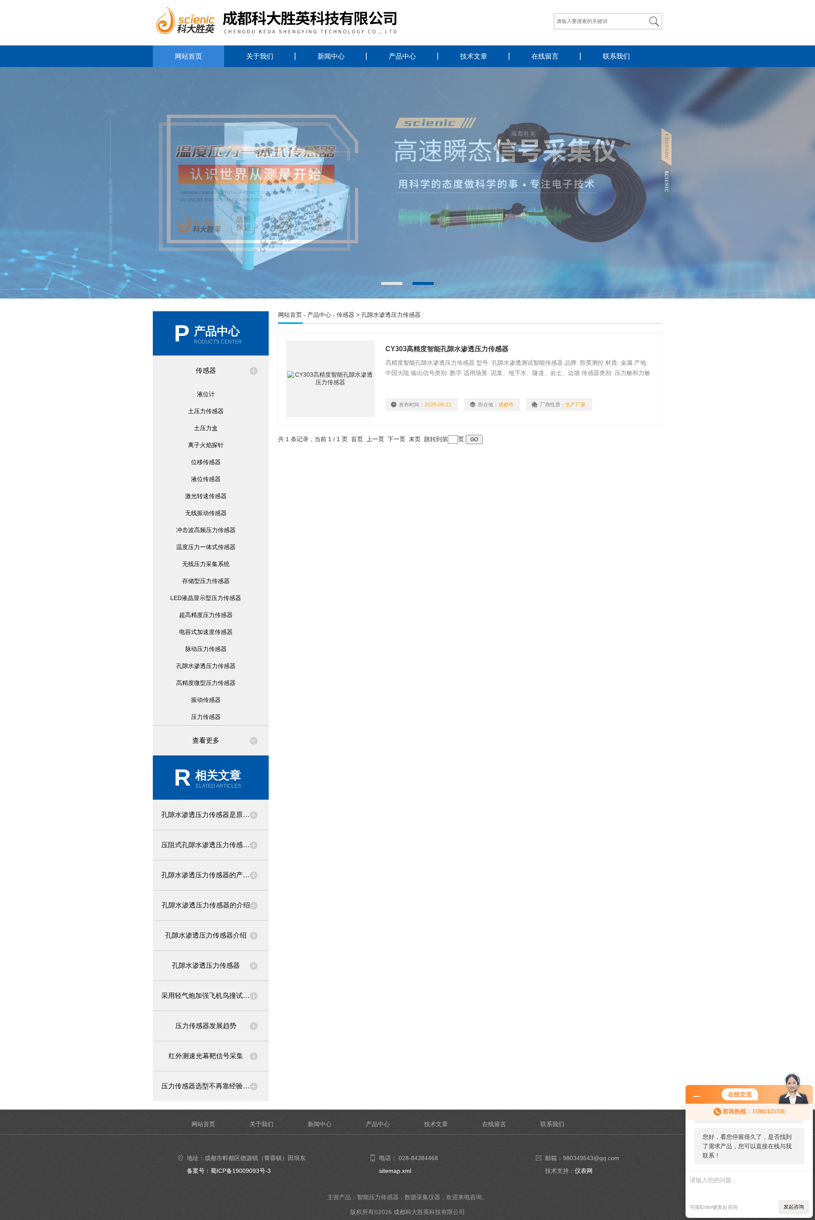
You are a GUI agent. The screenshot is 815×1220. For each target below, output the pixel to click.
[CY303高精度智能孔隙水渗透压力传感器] (330, 379)
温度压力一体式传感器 (206, 547)
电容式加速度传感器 (206, 631)
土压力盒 (206, 428)
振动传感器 (206, 699)
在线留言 (545, 56)
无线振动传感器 (206, 513)
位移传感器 (206, 462)
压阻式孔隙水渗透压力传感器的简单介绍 (215, 844)
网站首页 (188, 56)
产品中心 (402, 56)
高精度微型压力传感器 (206, 682)
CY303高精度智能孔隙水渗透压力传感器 (447, 348)
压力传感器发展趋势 (205, 1025)
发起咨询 (794, 1207)
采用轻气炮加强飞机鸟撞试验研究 (212, 995)
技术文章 (473, 56)
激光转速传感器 (206, 496)
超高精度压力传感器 (206, 614)
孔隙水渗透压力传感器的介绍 (206, 905)
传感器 (206, 370)
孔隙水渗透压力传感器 (206, 665)
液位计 (206, 394)
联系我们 (616, 56)
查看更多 (205, 740)
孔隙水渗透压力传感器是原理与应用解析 (215, 814)
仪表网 (584, 1170)
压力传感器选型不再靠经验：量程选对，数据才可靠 (215, 1086)
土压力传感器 (206, 411)
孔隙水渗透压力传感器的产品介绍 (212, 875)
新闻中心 (331, 56)
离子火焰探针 (206, 445)
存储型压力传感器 (206, 581)
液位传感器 (206, 479)
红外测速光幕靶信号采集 (206, 1055)
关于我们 (259, 56)
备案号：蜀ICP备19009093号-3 (229, 1170)
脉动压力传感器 (206, 648)
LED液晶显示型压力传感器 (205, 598)
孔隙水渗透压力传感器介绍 (206, 935)
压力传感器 (206, 716)
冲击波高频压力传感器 (206, 530)
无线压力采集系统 (206, 564)
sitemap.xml (395, 1170)
